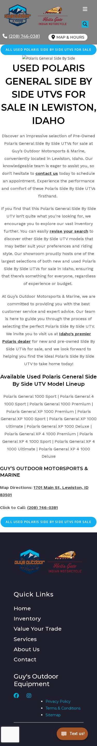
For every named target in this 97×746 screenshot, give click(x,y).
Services (25, 639)
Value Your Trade (38, 628)
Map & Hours (70, 37)
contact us (46, 173)
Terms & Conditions (63, 708)
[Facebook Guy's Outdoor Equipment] (16, 706)
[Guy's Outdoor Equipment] (51, 15)
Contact (25, 659)
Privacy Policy (58, 701)
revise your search (69, 231)
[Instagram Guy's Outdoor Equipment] (29, 706)
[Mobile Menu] (85, 9)
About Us (27, 649)
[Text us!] (72, 735)
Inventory (27, 618)
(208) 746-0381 (42, 507)
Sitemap (53, 715)
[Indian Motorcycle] (65, 561)
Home (22, 608)
